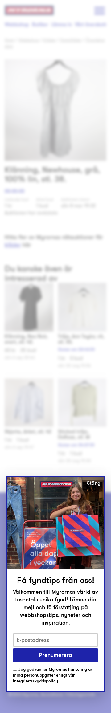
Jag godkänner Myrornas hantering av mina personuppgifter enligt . (53, 675)
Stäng (94, 483)
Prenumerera (55, 655)
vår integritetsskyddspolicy (44, 678)
